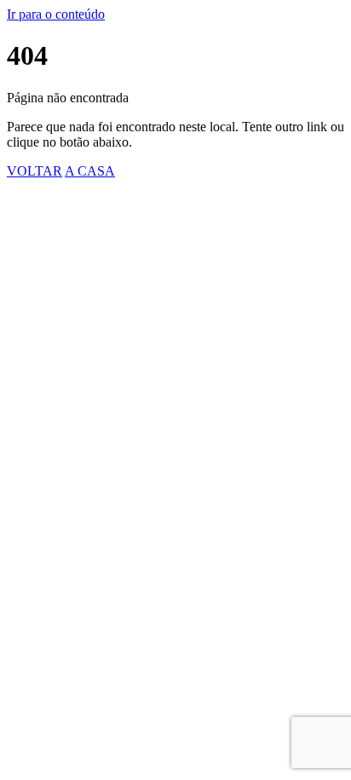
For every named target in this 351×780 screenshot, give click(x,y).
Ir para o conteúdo (56, 14)
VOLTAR (34, 171)
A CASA (90, 171)
